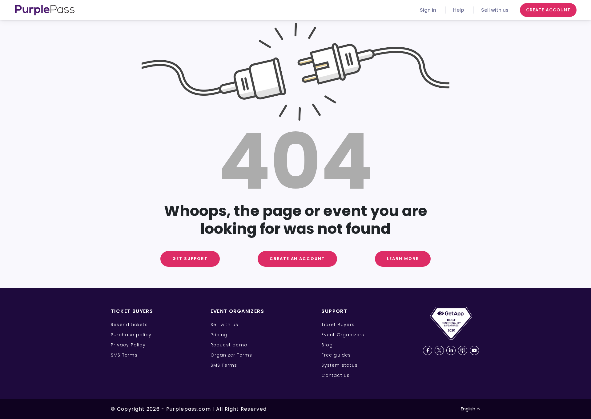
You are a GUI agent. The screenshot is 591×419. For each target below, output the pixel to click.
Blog (327, 345)
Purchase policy (131, 335)
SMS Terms (124, 355)
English (468, 409)
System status (339, 365)
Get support (189, 258)
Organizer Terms (231, 355)
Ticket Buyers (338, 324)
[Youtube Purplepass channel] (474, 350)
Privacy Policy (128, 345)
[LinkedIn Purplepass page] (451, 350)
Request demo (229, 345)
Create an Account (297, 258)
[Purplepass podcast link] (462, 350)
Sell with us (495, 10)
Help (458, 10)
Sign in (428, 10)
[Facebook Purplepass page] (427, 350)
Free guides (336, 355)
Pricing (219, 335)
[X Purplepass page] (439, 350)
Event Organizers (342, 335)
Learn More (403, 258)
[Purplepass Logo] (44, 10)
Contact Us (335, 375)
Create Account (548, 10)
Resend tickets (129, 324)
